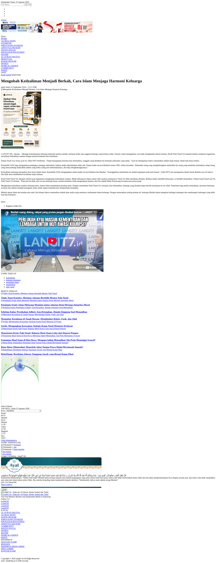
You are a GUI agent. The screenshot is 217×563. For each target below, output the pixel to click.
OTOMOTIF (6, 43)
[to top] (4, 489)
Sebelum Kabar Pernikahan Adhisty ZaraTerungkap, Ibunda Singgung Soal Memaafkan (44, 312)
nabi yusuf (10, 287)
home (3, 75)
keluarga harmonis (13, 280)
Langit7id (5, 501)
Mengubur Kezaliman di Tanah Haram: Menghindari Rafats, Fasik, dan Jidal (39, 319)
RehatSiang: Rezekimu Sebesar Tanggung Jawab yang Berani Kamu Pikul (37, 354)
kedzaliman (10, 278)
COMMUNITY (7, 68)
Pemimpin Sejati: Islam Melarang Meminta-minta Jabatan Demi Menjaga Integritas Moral (45, 305)
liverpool (17, 445)
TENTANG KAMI (9, 542)
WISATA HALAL (8, 50)
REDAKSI (5, 544)
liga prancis (7, 454)
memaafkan (10, 285)
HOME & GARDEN (9, 66)
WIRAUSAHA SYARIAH (12, 45)
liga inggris (7, 452)
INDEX (4, 70)
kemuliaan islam (12, 282)
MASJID (4, 54)
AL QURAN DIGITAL (10, 57)
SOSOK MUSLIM (8, 61)
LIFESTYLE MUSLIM (10, 48)
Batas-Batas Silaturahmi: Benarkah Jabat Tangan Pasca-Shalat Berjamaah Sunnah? (42, 347)
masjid (8, 75)
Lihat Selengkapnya (9, 440)
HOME (4, 39)
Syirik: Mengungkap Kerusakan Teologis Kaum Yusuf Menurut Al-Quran (37, 326)
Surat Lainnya (6, 484)
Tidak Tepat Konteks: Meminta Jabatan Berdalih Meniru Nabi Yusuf (34, 298)
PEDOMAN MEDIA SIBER (12, 546)
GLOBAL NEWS (8, 41)
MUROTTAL (6, 59)
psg (15, 447)
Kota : (3, 411)
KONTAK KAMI (8, 551)
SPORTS (4, 63)
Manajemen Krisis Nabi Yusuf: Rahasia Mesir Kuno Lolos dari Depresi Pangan (39, 333)
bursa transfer (19, 449)
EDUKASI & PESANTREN (12, 52)
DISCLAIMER (7, 549)
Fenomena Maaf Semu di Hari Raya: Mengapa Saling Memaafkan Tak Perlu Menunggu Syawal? (48, 340)
